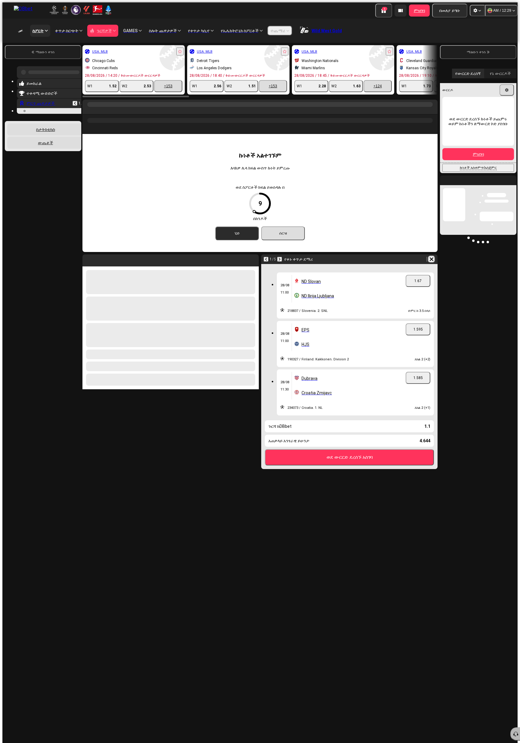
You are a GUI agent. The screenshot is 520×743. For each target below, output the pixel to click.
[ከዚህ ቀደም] (75, 100)
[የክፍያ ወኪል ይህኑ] (401, 11)
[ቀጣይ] (279, 259)
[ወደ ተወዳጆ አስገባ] (180, 51)
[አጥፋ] (431, 259)
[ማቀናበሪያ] (477, 10)
